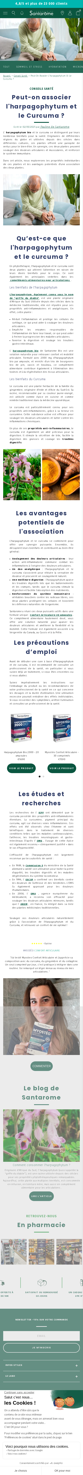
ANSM (23, 904)
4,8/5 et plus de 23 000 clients (41, 4)
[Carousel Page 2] (43, 776)
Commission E (34, 866)
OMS (39, 841)
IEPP (41, 813)
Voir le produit (21, 768)
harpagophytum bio (26, 351)
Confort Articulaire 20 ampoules (51, 615)
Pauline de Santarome (54, 127)
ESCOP (29, 880)
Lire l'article (41, 1196)
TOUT (6, 67)
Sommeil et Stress (29, 67)
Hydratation (58, 67)
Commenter (42, 1066)
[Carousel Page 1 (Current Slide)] (39, 776)
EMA (33, 894)
